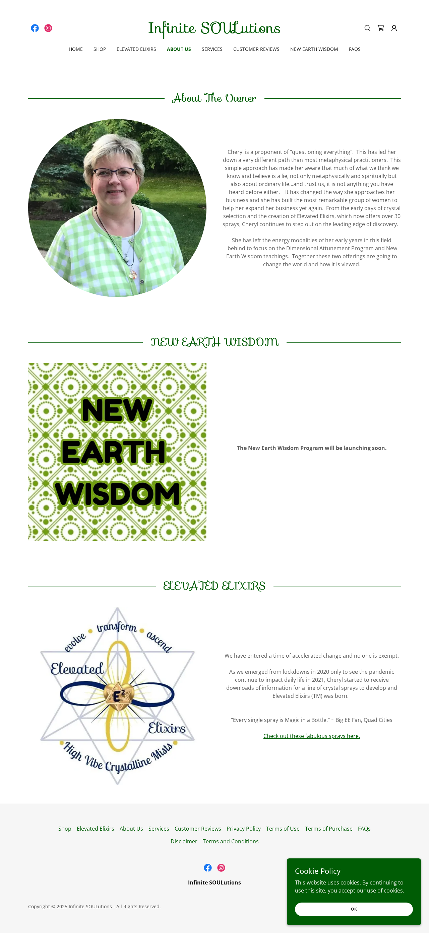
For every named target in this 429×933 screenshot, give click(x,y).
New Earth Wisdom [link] (314, 49)
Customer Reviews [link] (256, 49)
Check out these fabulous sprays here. (311, 736)
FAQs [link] (355, 49)
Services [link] (212, 49)
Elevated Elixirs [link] (136, 49)
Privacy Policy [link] (244, 828)
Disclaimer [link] (184, 841)
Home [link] (76, 49)
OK (354, 909)
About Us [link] (179, 49)
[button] (394, 28)
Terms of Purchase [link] (329, 828)
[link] (35, 28)
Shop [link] (100, 49)
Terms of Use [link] (283, 828)
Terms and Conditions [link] (231, 841)
